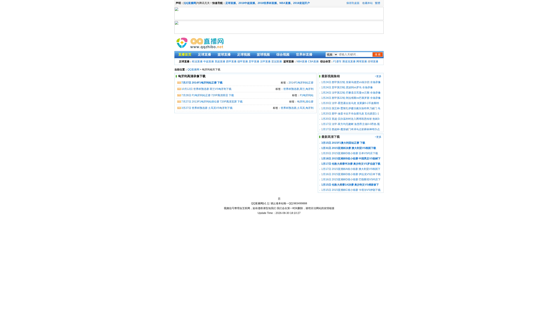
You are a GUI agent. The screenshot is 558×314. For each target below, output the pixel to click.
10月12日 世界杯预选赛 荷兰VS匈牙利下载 (206, 88)
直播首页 (184, 54)
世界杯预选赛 (291, 88)
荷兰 (302, 88)
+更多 (378, 76)
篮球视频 (263, 54)
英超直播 (220, 61)
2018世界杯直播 (267, 3)
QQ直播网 (193, 69)
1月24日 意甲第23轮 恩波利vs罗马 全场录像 (347, 87)
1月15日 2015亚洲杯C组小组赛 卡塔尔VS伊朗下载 (351, 189)
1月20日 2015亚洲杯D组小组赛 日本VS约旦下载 (349, 153)
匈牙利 (309, 88)
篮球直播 (224, 54)
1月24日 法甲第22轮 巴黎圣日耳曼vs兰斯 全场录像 (351, 92)
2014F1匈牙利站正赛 (301, 82)
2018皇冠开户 (301, 3)
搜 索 (378, 54)
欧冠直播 (197, 61)
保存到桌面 (352, 3)
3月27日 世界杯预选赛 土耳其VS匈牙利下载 (207, 107)
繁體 (377, 3)
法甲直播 (265, 61)
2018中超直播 (246, 3)
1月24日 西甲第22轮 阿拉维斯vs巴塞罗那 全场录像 (351, 97)
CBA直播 (313, 61)
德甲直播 (242, 61)
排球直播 (373, 61)
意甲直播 (254, 61)
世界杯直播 (304, 54)
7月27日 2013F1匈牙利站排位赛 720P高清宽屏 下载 (212, 101)
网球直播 (361, 61)
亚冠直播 (276, 61)
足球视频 (243, 54)
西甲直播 (231, 61)
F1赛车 (337, 61)
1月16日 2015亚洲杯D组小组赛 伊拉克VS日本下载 (351, 174)
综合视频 (282, 54)
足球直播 (230, 3)
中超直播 (208, 61)
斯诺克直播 (349, 61)
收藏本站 (367, 3)
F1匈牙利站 (306, 95)
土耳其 (301, 107)
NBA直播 (285, 3)
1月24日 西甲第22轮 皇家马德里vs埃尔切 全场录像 (351, 82)
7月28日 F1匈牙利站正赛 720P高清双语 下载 (207, 95)
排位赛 (309, 101)
